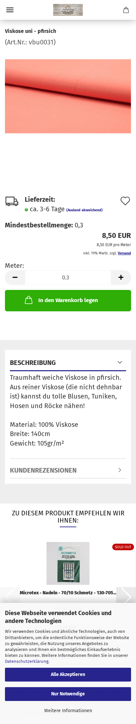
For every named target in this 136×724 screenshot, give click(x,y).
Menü (10, 10)
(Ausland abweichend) (84, 210)
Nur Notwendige (68, 694)
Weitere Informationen (68, 710)
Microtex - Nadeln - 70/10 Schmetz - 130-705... (68, 593)
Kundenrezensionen (43, 470)
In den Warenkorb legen (68, 300)
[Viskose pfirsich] (68, 96)
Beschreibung (33, 363)
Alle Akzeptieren (68, 674)
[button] (15, 277)
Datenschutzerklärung (27, 661)
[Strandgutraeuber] (68, 10)
